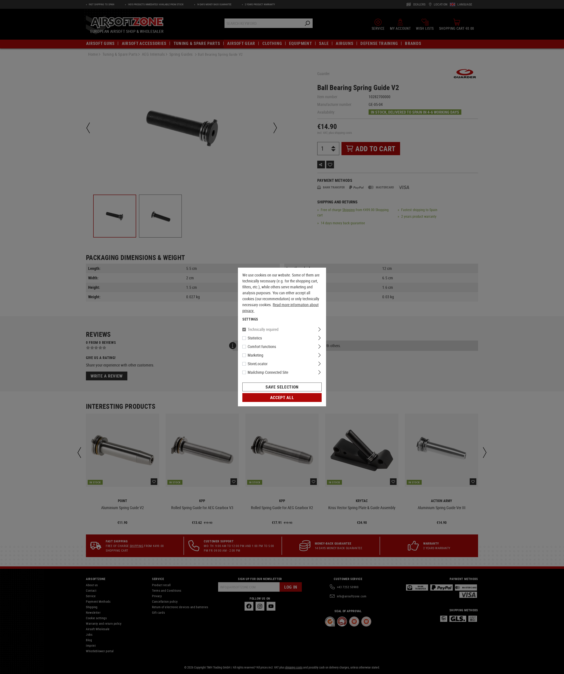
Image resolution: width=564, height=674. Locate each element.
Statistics (255, 338)
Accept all (282, 397)
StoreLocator (257, 363)
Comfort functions (262, 346)
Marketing (255, 355)
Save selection (282, 387)
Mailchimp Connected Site (268, 372)
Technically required (263, 329)
